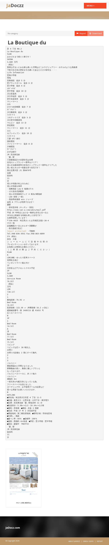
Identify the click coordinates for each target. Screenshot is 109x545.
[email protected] (16, 231)
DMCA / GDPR (88, 541)
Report (82, 33)
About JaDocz (74, 541)
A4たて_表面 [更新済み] (23, 503)
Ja (15, 5)
